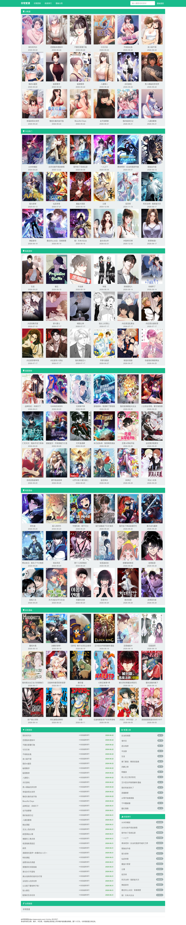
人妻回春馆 (152, 121)
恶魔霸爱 (125, 792)
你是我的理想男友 (152, 360)
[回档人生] (32, 582)
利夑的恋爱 (80, 599)
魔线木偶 (32, 645)
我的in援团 (33, 84)
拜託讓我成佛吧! (56, 719)
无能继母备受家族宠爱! (56, 682)
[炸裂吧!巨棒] (128, 223)
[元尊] (104, 186)
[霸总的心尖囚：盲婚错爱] (56, 223)
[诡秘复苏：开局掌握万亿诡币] (56, 425)
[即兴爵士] (56, 306)
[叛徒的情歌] (128, 343)
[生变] (32, 269)
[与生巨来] (104, 29)
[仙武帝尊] (56, 186)
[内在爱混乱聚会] (128, 306)
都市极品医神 (56, 480)
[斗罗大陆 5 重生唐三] (80, 462)
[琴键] (104, 269)
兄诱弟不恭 (80, 406)
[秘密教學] (80, 66)
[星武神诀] (104, 462)
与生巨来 (104, 47)
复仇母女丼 (104, 240)
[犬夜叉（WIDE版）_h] (128, 702)
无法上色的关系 (29, 829)
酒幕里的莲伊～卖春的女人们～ (35, 852)
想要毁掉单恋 (128, 563)
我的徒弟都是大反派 (128, 406)
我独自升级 (152, 166)
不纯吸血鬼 (128, 47)
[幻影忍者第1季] (104, 665)
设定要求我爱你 (152, 443)
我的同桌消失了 (127, 787)
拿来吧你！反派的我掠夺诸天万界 (134, 843)
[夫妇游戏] (128, 66)
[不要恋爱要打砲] (80, 29)
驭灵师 (128, 203)
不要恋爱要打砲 (80, 47)
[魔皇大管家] (80, 186)
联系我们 (55, 919)
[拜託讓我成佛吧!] (56, 702)
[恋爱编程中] (128, 628)
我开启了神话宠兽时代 (128, 526)
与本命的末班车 (56, 406)
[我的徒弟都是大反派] (128, 388)
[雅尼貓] (80, 665)
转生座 (32, 526)
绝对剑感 (128, 599)
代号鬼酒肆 (80, 443)
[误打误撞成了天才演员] (104, 508)
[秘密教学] (56, 66)
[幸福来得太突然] (32, 103)
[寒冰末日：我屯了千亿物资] (32, 545)
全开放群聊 (104, 121)
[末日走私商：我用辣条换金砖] (104, 425)
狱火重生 (26, 890)
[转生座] (32, 508)
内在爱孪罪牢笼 (33, 360)
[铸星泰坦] (32, 223)
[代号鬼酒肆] (80, 425)
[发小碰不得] (152, 29)
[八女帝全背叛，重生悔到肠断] (152, 388)
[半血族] (80, 269)
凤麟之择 (125, 766)
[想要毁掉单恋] (128, 545)
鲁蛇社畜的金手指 (56, 121)
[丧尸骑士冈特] (32, 702)
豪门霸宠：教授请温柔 (130, 761)
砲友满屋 (26, 824)
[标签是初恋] (104, 545)
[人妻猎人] (104, 66)
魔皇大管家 (80, 203)
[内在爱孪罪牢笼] (32, 343)
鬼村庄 (124, 740)
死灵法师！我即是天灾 (152, 203)
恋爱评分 (104, 599)
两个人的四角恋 (80, 563)
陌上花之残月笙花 (128, 777)
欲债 (24, 848)
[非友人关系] (152, 462)
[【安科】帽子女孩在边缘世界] (80, 628)
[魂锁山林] (80, 306)
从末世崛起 (32, 166)
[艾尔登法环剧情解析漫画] (104, 628)
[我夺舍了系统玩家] (80, 149)
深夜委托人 (128, 286)
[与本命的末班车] (56, 388)
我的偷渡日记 (128, 121)
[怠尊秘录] (152, 545)
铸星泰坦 (32, 240)
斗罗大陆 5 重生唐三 (80, 480)
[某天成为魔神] (152, 508)
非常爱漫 (25, 3)
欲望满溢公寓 (28, 834)
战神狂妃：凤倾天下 (33, 406)
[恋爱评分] (104, 582)
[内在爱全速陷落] (152, 306)
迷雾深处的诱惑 (29, 862)
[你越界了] (152, 269)
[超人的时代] (56, 508)
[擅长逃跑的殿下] (152, 665)
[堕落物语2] (152, 223)
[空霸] (80, 702)
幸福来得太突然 (33, 121)
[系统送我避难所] (32, 462)
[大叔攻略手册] (32, 306)
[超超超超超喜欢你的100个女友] (152, 702)
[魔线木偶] (32, 628)
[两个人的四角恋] (80, 545)
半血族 (80, 286)
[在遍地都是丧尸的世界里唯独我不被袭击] (104, 702)
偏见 (56, 286)
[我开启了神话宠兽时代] (128, 508)
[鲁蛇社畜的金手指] (56, 103)
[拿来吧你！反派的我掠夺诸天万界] (128, 149)
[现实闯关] (56, 545)
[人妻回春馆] (152, 103)
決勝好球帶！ (56, 645)
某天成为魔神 (152, 526)
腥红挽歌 (125, 808)
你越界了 (152, 286)
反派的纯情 (125, 735)
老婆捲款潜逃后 (29, 843)
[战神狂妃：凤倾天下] (32, 388)
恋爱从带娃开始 (128, 443)
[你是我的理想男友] (152, 343)
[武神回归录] (152, 582)
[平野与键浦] (104, 343)
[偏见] (56, 269)
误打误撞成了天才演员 (104, 526)
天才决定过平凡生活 (57, 599)
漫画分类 (59, 3)
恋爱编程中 (128, 645)
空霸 (80, 719)
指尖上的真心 (104, 323)
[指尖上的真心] (104, 306)
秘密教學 (80, 84)
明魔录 (124, 772)
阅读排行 (48, 3)
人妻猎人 (104, 84)
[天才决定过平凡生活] (56, 582)
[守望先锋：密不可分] (80, 508)
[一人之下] (104, 149)
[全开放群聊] (104, 103)
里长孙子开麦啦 (29, 871)
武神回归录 (152, 599)
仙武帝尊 (56, 203)
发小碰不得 (152, 47)
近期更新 (37, 3)
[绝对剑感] (128, 582)
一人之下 (104, 166)
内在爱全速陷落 (152, 323)
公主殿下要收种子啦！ (31, 885)
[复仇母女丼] (104, 223)
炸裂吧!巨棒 (128, 240)
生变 (33, 286)
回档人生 (32, 599)
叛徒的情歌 (128, 360)
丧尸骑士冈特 (32, 719)
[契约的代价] (32, 29)
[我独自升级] (152, 149)
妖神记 (128, 480)
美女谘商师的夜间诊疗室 (32, 876)
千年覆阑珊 (125, 803)
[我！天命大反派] (80, 223)
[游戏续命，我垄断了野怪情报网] (104, 388)
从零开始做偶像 (127, 798)
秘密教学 (56, 84)
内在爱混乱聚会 (128, 323)
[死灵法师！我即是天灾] (152, 186)
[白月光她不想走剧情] (56, 149)
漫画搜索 (160, 3)
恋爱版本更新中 (56, 47)
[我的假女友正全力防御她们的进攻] (32, 665)
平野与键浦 (104, 360)
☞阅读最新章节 (84, 735)
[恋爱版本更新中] (56, 29)
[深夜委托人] (128, 269)
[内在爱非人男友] (56, 343)
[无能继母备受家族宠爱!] (56, 665)
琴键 (104, 286)
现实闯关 (56, 563)
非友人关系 (152, 480)
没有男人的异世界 (30, 881)
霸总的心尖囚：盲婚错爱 (56, 240)
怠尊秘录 (152, 563)
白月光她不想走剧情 (57, 166)
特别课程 (26, 857)
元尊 (104, 203)
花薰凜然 (152, 645)
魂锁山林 (80, 323)
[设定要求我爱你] (152, 425)
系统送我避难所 (33, 480)
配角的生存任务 (29, 895)
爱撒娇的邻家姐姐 (30, 867)
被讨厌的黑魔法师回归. (128, 682)
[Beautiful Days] (80, 103)
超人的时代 (56, 526)
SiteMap (48, 919)
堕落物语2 (152, 240)
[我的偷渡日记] (128, 103)
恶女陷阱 (125, 746)
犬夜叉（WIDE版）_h (128, 719)
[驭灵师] (128, 186)
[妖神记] (128, 462)
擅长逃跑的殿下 (152, 682)
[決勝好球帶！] (56, 628)
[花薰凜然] (152, 628)
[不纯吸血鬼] (128, 29)
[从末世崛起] (32, 149)
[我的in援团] (32, 66)
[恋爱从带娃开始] (128, 425)
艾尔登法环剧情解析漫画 (104, 645)
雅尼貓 (80, 682)
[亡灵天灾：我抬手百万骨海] (32, 425)
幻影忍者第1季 (104, 682)
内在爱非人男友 (56, 360)
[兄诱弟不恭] (80, 388)
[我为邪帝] (32, 186)
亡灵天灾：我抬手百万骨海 (32, 443)
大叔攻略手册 (32, 323)
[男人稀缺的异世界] (152, 66)
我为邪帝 (32, 203)
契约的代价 (32, 47)
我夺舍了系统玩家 (80, 166)
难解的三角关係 (29, 838)
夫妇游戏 (128, 84)
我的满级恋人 (80, 360)
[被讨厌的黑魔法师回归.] (128, 665)
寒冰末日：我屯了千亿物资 (32, 563)
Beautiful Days (80, 121)
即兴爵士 (56, 323)
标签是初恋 (104, 563)
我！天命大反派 (80, 240)
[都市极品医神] (56, 462)
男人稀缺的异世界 (152, 84)
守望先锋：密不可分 (80, 526)
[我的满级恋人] (80, 343)
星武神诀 (104, 480)
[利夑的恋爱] (80, 582)
